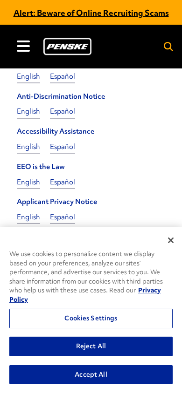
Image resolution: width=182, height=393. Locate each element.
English (28, 76)
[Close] (171, 240)
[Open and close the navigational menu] (23, 46)
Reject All (91, 346)
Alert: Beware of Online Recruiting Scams (91, 12)
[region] (91, 310)
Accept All (91, 374)
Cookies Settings (90, 318)
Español (62, 76)
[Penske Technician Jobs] (67, 46)
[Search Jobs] (168, 46)
